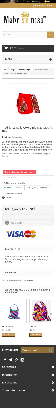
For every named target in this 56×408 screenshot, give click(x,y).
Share (19, 187)
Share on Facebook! (14, 193)
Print (8, 198)
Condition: (6, 137)
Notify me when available (14, 183)
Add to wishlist (17, 223)
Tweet (8, 187)
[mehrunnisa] (28, 17)
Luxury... (33, 326)
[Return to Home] (5, 70)
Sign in (49, 5)
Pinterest (45, 187)
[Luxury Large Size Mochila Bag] (41, 311)
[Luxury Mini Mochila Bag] (14, 311)
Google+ (32, 187)
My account (9, 382)
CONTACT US (39, 5)
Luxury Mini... (8, 326)
